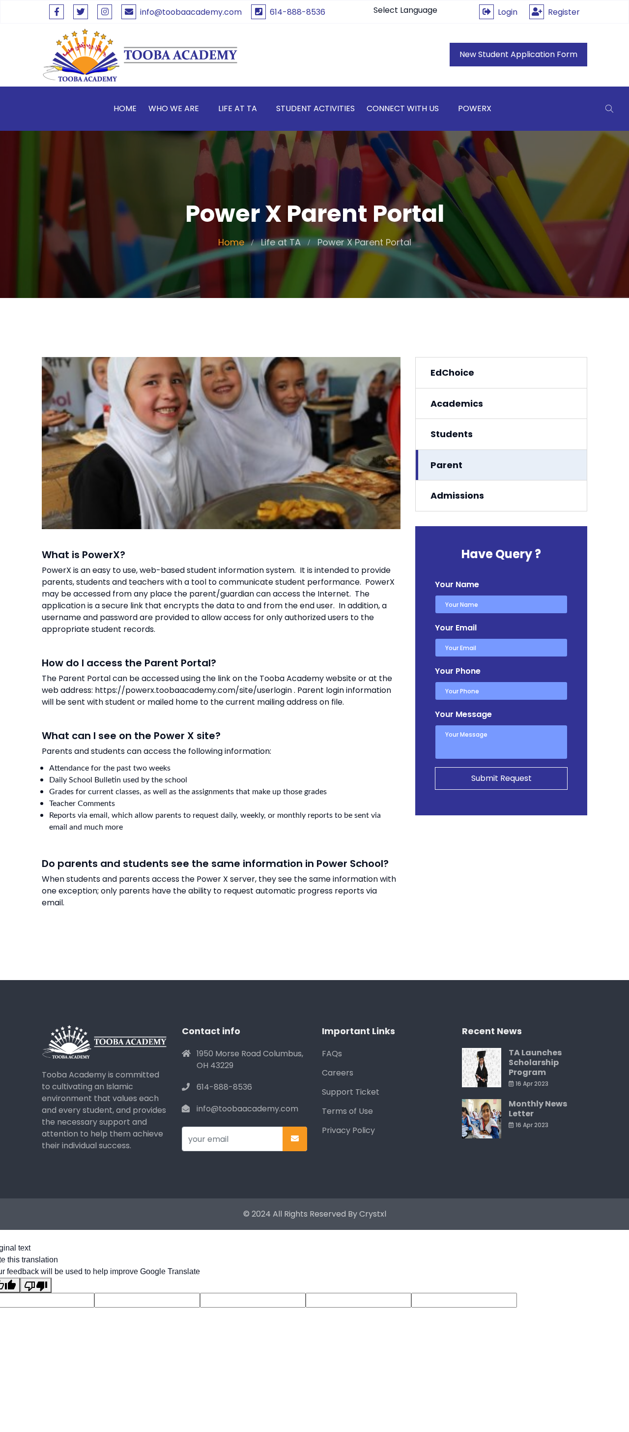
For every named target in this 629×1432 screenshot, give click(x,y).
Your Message (463, 714)
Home (231, 242)
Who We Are (173, 108)
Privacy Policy (348, 1130)
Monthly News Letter (538, 1108)
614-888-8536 (295, 12)
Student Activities (315, 108)
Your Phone (458, 671)
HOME (125, 108)
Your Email (456, 627)
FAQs (332, 1053)
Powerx (474, 108)
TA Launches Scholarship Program (535, 1062)
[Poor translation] (36, 1285)
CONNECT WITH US (403, 108)
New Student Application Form (518, 54)
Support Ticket (350, 1092)
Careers (337, 1072)
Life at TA (237, 108)
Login (505, 12)
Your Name (457, 584)
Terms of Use (347, 1111)
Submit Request (501, 778)
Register (562, 12)
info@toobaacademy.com (191, 12)
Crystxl (372, 1214)
